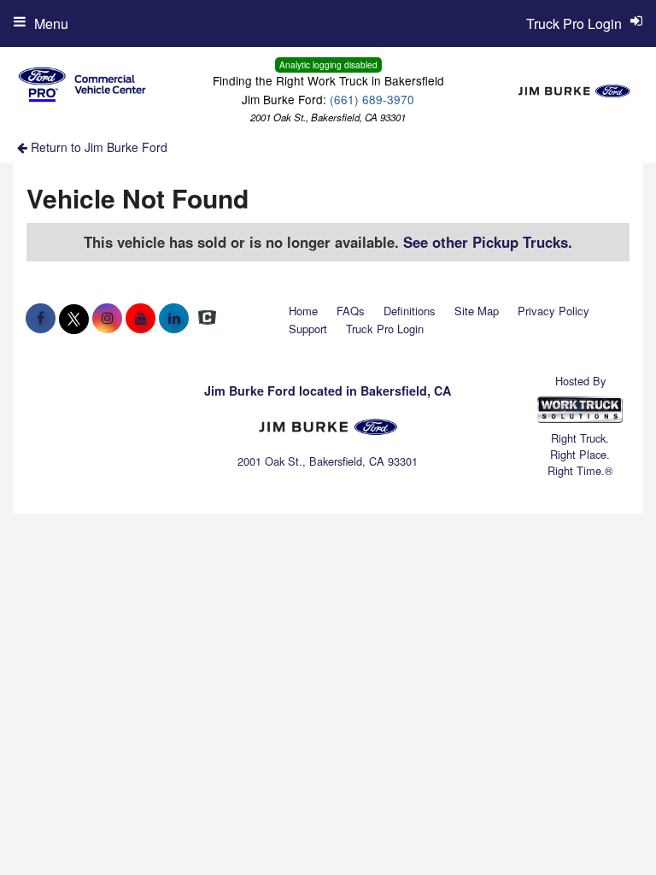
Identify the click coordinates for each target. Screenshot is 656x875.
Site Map (476, 310)
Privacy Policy (553, 310)
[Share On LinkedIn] (174, 317)
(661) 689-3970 (372, 99)
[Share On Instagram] (107, 317)
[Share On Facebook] (41, 317)
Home (303, 310)
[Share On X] (74, 317)
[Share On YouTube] (140, 317)
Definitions (410, 310)
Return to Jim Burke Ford (97, 147)
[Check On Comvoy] (207, 317)
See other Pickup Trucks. (487, 242)
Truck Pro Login (385, 328)
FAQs (351, 310)
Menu (51, 23)
